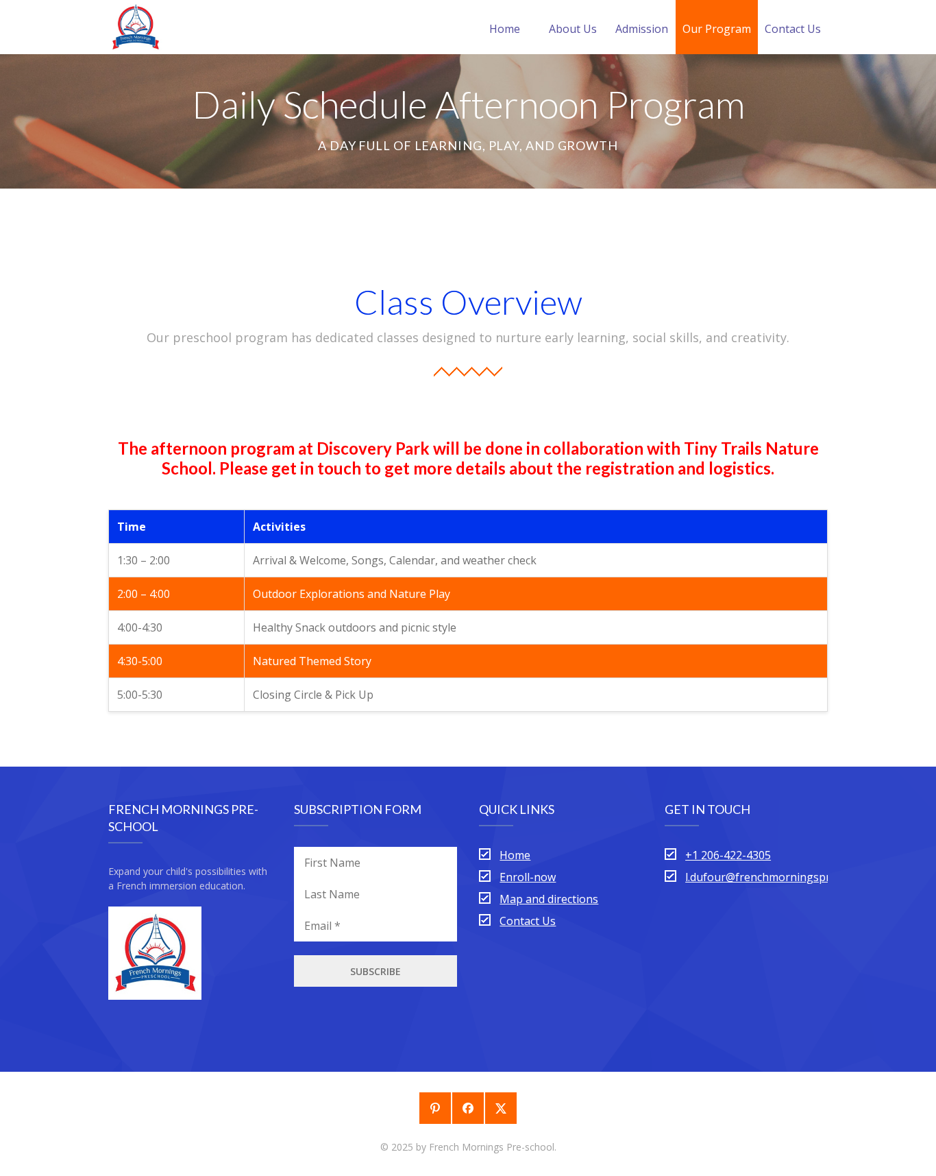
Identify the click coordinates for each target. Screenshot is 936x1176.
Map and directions (549, 899)
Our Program (716, 28)
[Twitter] (501, 1108)
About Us (573, 28)
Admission (641, 28)
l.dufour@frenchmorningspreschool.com (789, 877)
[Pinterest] (435, 1108)
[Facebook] (468, 1108)
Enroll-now (528, 877)
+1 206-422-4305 (728, 855)
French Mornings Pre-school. (492, 1146)
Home (504, 28)
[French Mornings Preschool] (135, 27)
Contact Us (793, 28)
